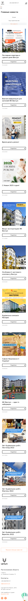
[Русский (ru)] (1, 6)
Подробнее (13, 61)
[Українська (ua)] (1, 8)
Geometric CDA (5, 594)
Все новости (14, 24)
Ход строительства (14, 20)
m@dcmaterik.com (5, 583)
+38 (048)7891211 (14, 3)
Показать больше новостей (14, 550)
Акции (14, 17)
